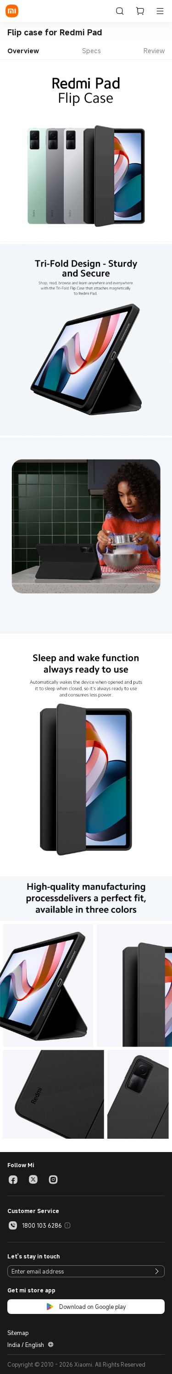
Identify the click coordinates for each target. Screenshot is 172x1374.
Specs (91, 50)
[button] (160, 11)
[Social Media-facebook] (12, 1179)
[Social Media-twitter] (33, 1179)
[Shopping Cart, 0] (140, 11)
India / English (25, 1344)
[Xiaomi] (12, 11)
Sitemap (17, 1332)
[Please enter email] (157, 1271)
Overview (23, 50)
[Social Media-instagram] (53, 1179)
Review (154, 50)
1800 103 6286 (42, 1225)
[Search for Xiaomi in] (119, 11)
